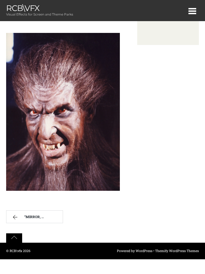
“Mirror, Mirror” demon (43, 217)
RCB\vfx (16, 251)
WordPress (144, 251)
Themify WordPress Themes (177, 251)
